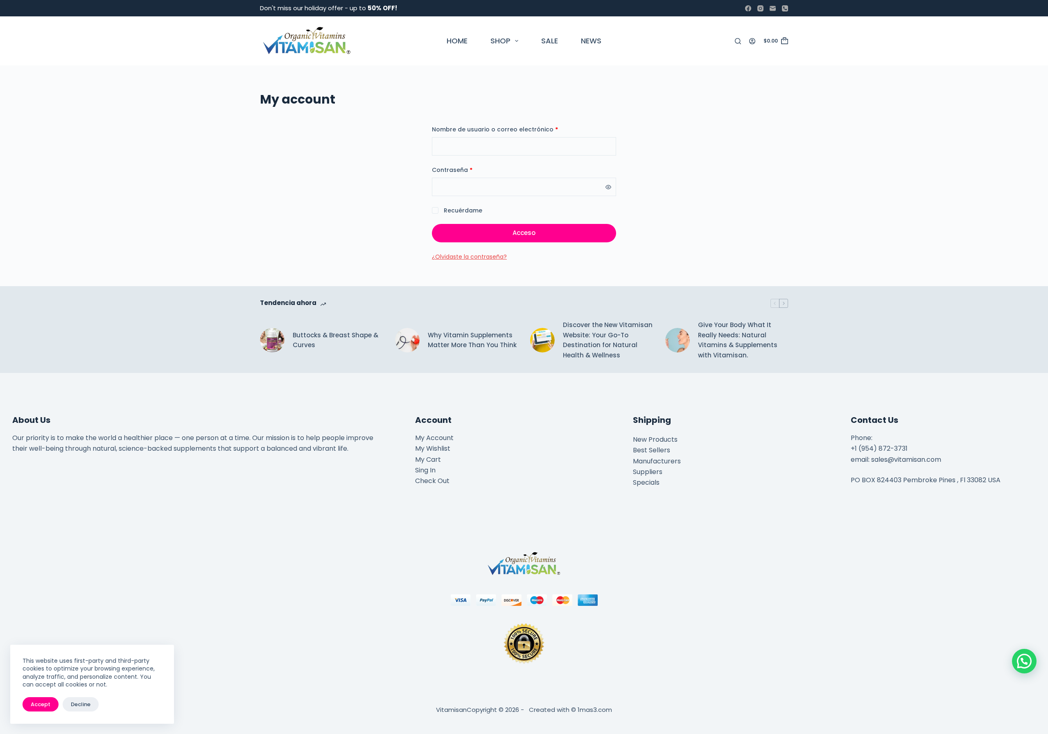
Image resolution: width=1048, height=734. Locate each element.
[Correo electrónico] (773, 8)
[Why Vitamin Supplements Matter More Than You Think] (407, 340)
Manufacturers (657, 461)
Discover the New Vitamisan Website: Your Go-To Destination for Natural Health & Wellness (608, 340)
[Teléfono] (785, 8)
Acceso (524, 232)
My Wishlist (432, 448)
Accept (40, 704)
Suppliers (647, 472)
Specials (646, 482)
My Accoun (433, 438)
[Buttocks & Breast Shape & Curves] (272, 340)
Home (457, 41)
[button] (1024, 661)
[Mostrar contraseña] (608, 187)
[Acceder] (752, 41)
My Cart (428, 459)
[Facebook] (748, 8)
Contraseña (469, 169)
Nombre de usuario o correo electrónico (512, 129)
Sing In (425, 470)
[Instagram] (760, 8)
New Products (655, 439)
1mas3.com (595, 709)
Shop (500, 41)
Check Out (432, 481)
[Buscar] (738, 41)
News (591, 41)
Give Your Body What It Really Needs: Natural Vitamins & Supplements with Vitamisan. (737, 340)
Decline (80, 704)
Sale (549, 41)
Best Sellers (651, 450)
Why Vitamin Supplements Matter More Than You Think (472, 340)
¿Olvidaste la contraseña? (469, 257)
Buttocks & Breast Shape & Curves (335, 340)
